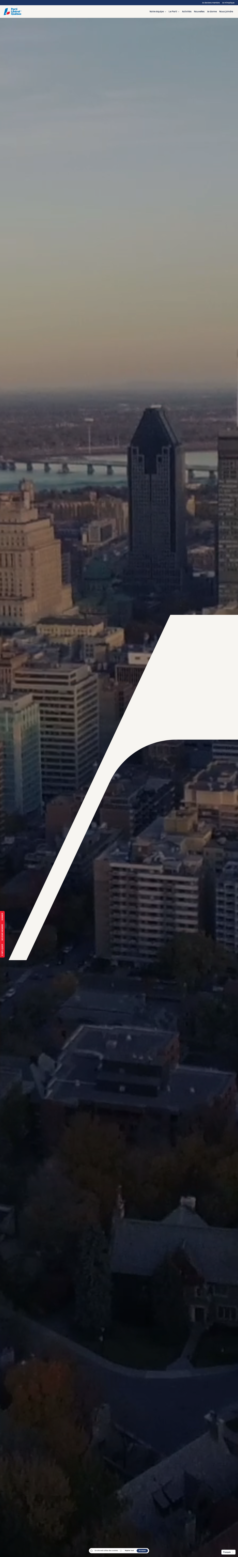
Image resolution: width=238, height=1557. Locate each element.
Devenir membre (2, 932)
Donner (2, 916)
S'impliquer (2, 950)
